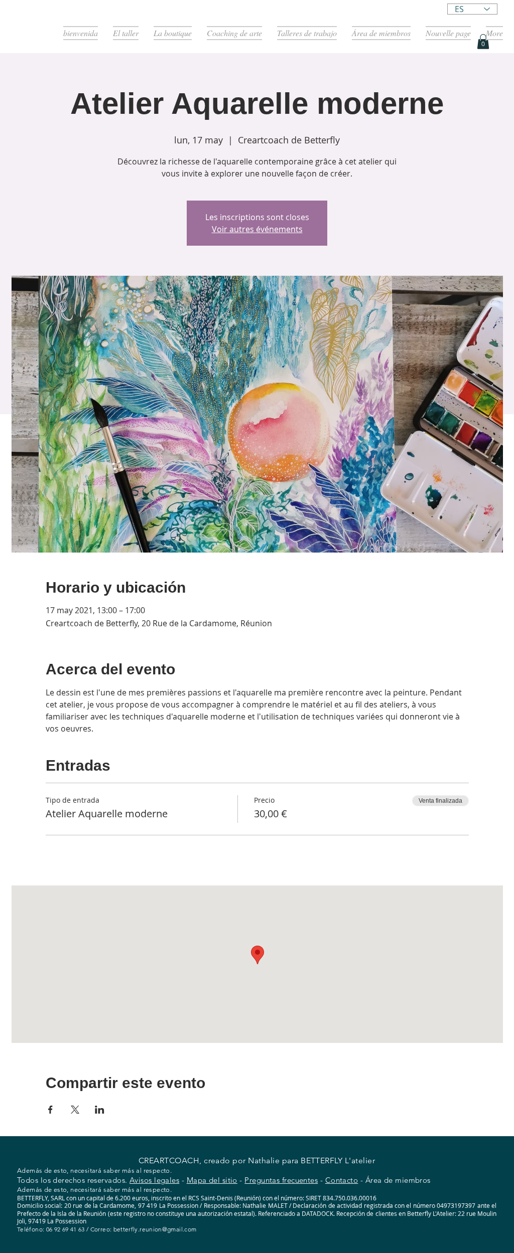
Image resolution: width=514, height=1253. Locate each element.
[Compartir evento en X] (75, 1110)
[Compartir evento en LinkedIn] (99, 1110)
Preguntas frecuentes (281, 1180)
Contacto (341, 1180)
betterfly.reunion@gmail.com (155, 1229)
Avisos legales (154, 1180)
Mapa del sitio (212, 1180)
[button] (483, 41)
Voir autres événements (257, 229)
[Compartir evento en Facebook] (50, 1110)
